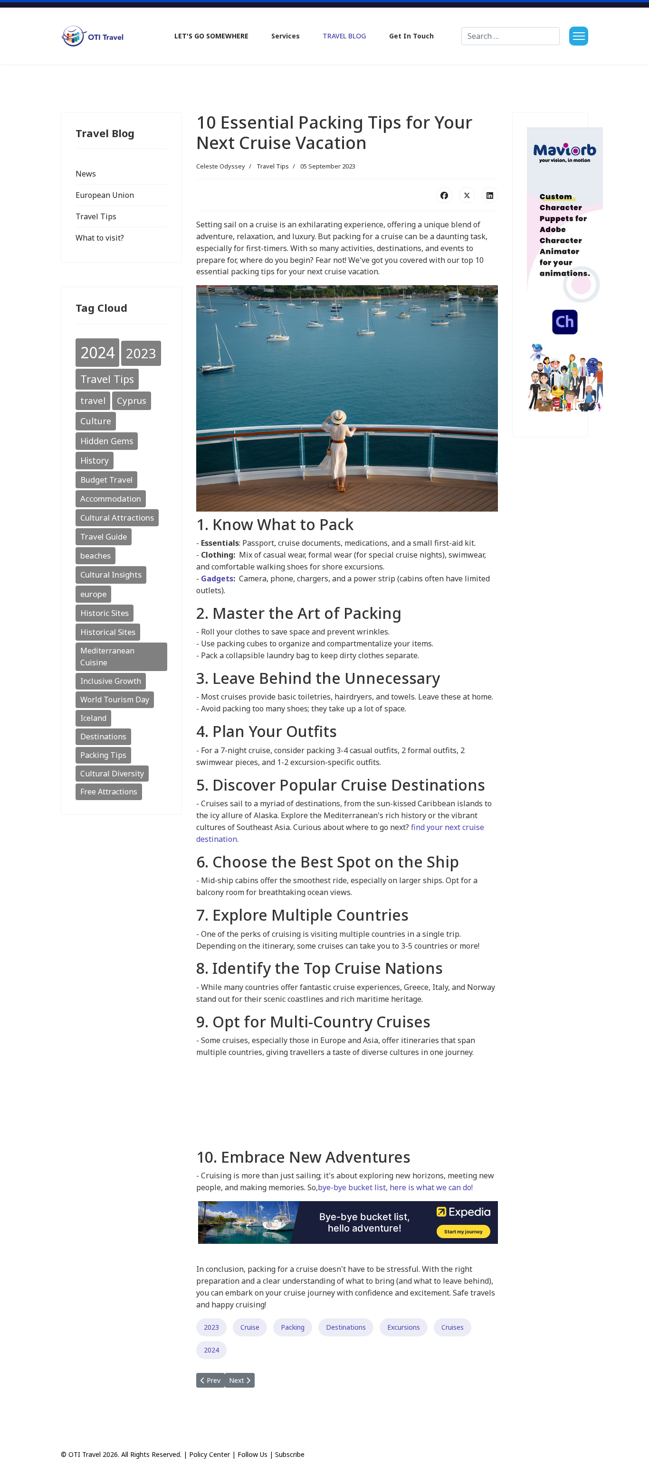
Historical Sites (107, 631)
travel (92, 400)
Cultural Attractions (117, 517)
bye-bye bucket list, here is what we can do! (395, 1187)
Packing (293, 1327)
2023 (141, 353)
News (86, 173)
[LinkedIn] (490, 195)
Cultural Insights (111, 574)
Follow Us (252, 1454)
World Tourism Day (114, 699)
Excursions (403, 1327)
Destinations (103, 736)
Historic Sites (104, 612)
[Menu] (578, 36)
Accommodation (110, 498)
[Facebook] (444, 195)
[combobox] (510, 36)
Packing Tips (103, 755)
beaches (95, 555)
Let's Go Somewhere (211, 35)
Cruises (452, 1327)
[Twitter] (467, 195)
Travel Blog (344, 35)
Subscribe (290, 1454)
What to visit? (100, 238)
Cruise (249, 1327)
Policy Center (209, 1454)
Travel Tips (96, 216)
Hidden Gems (106, 441)
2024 (97, 352)
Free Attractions (108, 791)
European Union (105, 195)
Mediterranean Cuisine (107, 656)
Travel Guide (103, 536)
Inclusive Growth (110, 681)
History (94, 460)
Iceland (93, 718)
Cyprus (131, 400)
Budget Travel (106, 479)
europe (93, 593)
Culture (95, 421)
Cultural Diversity (112, 773)
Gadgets (217, 578)
